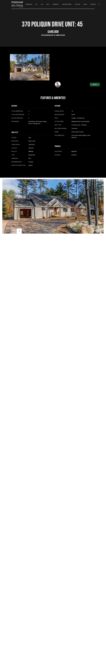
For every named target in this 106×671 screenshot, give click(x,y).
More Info (93, 4)
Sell (42, 4)
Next (19, 231)
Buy (37, 4)
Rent (48, 4)
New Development (67, 4)
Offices (85, 4)
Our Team (77, 4)
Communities (29, 4)
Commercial (56, 4)
